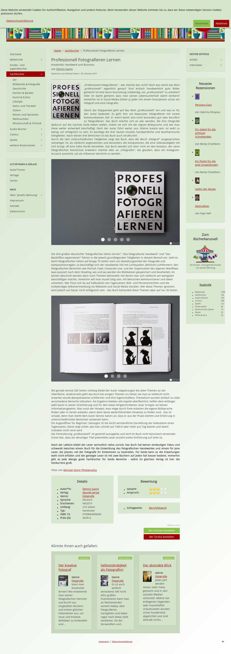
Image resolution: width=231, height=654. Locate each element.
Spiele (13, 140)
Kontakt (14, 206)
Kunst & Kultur (21, 97)
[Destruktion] (197, 197)
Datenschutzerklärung (122, 641)
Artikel (193, 59)
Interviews (196, 65)
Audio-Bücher (18, 129)
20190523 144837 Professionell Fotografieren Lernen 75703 (115, 239)
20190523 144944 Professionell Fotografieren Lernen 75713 (112, 376)
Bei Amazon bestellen (162, 530)
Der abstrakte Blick (157, 565)
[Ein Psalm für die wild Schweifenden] (197, 152)
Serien (14, 180)
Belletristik (16, 59)
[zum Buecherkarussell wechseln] (205, 253)
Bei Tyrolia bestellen (161, 536)
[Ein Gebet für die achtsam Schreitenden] (197, 120)
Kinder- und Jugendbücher (18, 66)
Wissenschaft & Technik (27, 123)
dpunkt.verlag (90, 492)
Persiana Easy (203, 104)
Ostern (17, 110)
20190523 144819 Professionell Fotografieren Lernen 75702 (109, 239)
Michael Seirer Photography (80, 470)
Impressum (17, 200)
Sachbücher (72, 50)
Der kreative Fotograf (67, 567)
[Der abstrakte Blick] (147, 576)
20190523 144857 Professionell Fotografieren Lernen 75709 (128, 239)
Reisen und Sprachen (26, 114)
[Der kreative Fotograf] (63, 580)
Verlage (14, 175)
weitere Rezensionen (22, 145)
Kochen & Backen (23, 93)
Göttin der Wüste (205, 189)
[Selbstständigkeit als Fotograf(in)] (104, 580)
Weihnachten (21, 119)
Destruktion (202, 206)
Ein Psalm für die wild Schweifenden (206, 163)
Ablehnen (221, 23)
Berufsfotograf (158, 508)
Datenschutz (17, 211)
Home (57, 50)
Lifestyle (18, 101)
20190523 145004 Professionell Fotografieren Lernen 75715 (119, 376)
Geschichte (19, 88)
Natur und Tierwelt (24, 106)
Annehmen (201, 23)
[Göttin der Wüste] (197, 180)
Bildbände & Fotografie (26, 84)
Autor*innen (17, 169)
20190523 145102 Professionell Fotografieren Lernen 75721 (125, 376)
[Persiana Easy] (197, 96)
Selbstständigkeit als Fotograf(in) (114, 567)
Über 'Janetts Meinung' (24, 195)
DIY (15, 80)
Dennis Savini (64, 69)
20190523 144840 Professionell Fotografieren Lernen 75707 (122, 239)
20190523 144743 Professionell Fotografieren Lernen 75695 (103, 239)
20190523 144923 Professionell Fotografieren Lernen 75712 (106, 376)
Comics (14, 134)
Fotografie (88, 496)
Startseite (15, 54)
